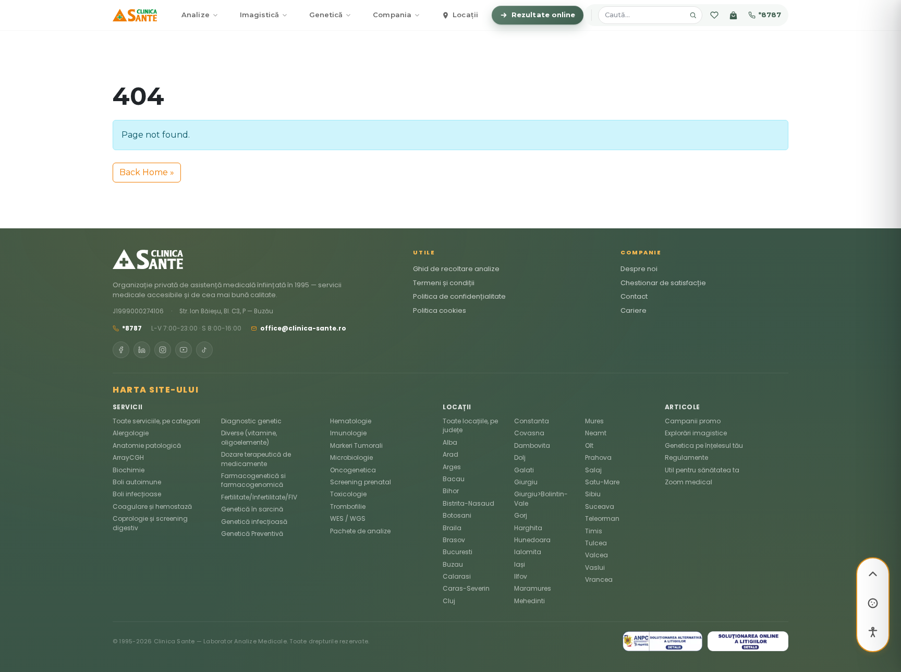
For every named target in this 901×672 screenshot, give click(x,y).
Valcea (596, 555)
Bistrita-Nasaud (468, 503)
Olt (589, 445)
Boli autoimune (137, 482)
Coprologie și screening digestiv (150, 523)
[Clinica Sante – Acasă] (135, 15)
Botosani (457, 515)
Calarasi (457, 576)
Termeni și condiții (443, 283)
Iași (519, 564)
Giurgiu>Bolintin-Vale (541, 498)
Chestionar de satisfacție (663, 283)
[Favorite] (714, 15)
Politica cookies (439, 310)
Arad (450, 454)
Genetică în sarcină (252, 509)
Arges (452, 466)
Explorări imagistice (696, 433)
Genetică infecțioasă (254, 521)
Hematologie (350, 421)
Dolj (520, 457)
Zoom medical (688, 482)
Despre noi (639, 269)
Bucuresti (457, 551)
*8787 (770, 14)
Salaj (593, 470)
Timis (593, 531)
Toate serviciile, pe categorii (156, 421)
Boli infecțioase (137, 494)
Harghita (528, 527)
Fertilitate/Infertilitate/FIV (259, 497)
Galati (524, 470)
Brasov (454, 539)
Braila (452, 527)
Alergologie (131, 433)
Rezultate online (543, 14)
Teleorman (602, 518)
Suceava (599, 506)
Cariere (633, 310)
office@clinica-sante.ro (303, 328)
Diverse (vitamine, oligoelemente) (249, 437)
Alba (450, 442)
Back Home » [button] (146, 172)
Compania (392, 14)
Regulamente (686, 457)
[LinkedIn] (141, 349)
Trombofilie (348, 506)
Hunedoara (532, 539)
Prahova (598, 457)
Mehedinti (529, 600)
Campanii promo (693, 421)
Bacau (454, 478)
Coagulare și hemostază (152, 506)
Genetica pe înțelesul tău (704, 445)
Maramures (532, 588)
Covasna (529, 433)
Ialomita (527, 551)
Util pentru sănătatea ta (702, 470)
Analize (195, 14)
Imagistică (259, 14)
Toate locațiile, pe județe (470, 425)
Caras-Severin (466, 588)
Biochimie (128, 470)
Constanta (531, 421)
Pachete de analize (360, 531)
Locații (465, 14)
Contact (634, 296)
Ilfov (520, 576)
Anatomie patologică (147, 445)
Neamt (595, 433)
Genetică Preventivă (252, 533)
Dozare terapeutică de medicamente (256, 459)
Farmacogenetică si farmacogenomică (253, 480)
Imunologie (348, 433)
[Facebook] (121, 349)
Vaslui (595, 567)
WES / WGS (348, 518)
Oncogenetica (353, 470)
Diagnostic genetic (251, 421)
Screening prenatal (360, 482)
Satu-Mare (602, 482)
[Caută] (693, 15)
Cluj (449, 600)
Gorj (520, 515)
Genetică (326, 14)
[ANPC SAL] (662, 641)
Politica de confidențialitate (459, 296)
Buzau (453, 564)
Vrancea (599, 579)
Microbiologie (351, 457)
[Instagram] (162, 349)
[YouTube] (183, 349)
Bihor (451, 490)
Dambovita (532, 445)
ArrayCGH (128, 457)
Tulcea (596, 543)
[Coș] (733, 15)
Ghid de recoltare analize (456, 269)
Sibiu (593, 494)
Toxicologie (348, 494)
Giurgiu (526, 482)
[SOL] (748, 641)
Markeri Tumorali (356, 445)
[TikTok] (204, 349)
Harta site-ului (156, 390)
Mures (594, 421)
